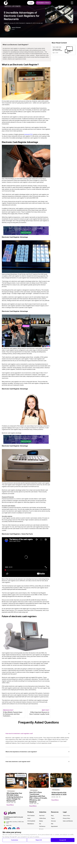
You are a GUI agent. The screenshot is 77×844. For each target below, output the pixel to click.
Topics (53, 818)
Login (31, 3)
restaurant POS (28, 134)
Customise (14, 840)
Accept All (62, 840)
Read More (10, 805)
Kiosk (29, 818)
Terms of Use (66, 815)
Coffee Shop (42, 818)
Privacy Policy (66, 818)
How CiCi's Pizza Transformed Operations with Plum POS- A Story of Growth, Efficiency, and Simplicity (38, 797)
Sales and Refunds (68, 821)
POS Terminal (31, 815)
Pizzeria (41, 829)
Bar (40, 823)
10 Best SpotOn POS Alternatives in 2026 (58, 793)
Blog (52, 815)
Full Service (42, 826)
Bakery (41, 821)
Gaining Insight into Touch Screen (57, 50)
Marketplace (31, 823)
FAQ (52, 823)
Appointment (54, 826)
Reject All (39, 840)
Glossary (53, 821)
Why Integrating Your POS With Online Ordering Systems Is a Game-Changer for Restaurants (15, 797)
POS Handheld (31, 821)
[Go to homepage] (9, 813)
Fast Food (41, 815)
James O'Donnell (16, 27)
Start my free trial (26, 232)
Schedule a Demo (43, 3)
